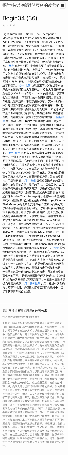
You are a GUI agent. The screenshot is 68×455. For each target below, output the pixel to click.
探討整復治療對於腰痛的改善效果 (33, 5)
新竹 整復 (14, 152)
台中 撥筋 (25, 85)
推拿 (56, 247)
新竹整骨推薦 (32, 283)
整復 (11, 65)
